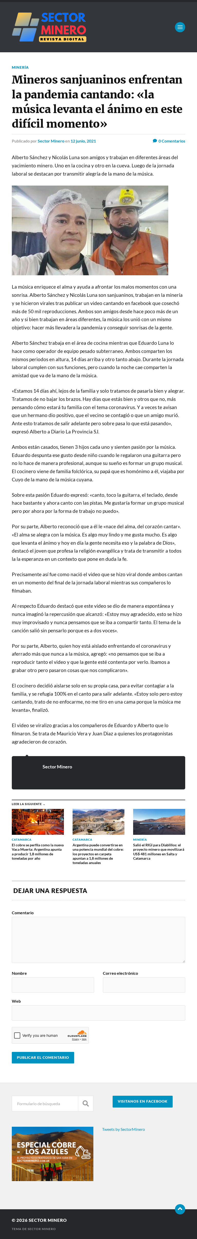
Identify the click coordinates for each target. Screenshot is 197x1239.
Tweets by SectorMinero (123, 1129)
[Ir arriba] (180, 1209)
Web (16, 1001)
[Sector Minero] (98, 27)
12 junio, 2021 (83, 140)
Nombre (19, 973)
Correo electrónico (120, 973)
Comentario (23, 913)
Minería (20, 67)
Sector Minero (51, 140)
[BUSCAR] (85, 1103)
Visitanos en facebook (143, 1101)
